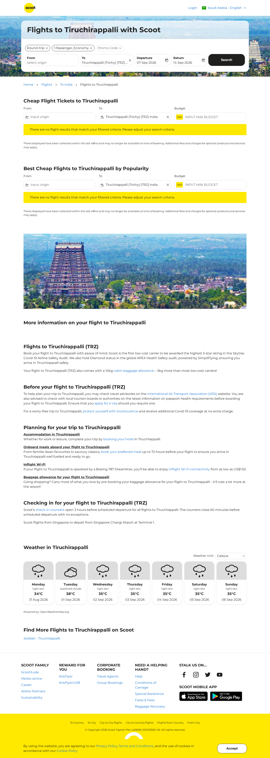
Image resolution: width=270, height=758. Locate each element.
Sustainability (31, 697)
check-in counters (50, 510)
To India (66, 84)
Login (192, 8)
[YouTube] (219, 674)
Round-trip (35, 48)
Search (226, 60)
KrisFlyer (66, 676)
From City (193, 722)
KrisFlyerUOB (69, 683)
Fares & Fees (145, 700)
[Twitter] (207, 674)
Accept (232, 748)
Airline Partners (33, 691)
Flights (46, 84)
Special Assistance (149, 694)
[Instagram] (196, 674)
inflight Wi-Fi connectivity (189, 469)
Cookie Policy (67, 751)
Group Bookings (110, 683)
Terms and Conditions (136, 746)
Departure (144, 58)
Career (26, 685)
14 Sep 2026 (182, 63)
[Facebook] (184, 674)
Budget (179, 108)
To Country (77, 722)
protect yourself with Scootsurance (110, 411)
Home (28, 84)
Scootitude (30, 672)
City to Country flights (139, 722)
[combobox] (52, 62)
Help (139, 676)
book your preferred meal (121, 452)
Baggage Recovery (150, 706)
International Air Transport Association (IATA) (182, 394)
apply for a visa (105, 403)
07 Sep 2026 (146, 63)
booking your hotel (118, 439)
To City (92, 722)
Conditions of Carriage (145, 685)
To (83, 58)
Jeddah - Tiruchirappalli (42, 638)
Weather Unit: (203, 556)
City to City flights (111, 722)
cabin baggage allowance (134, 371)
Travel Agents (107, 676)
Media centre (31, 678)
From (31, 58)
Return (178, 58)
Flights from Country (170, 722)
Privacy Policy (106, 746)
